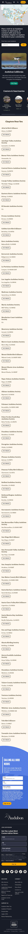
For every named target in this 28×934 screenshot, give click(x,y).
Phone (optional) (6, 786)
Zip (4, 781)
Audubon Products (6, 909)
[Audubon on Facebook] (7, 871)
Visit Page (14, 83)
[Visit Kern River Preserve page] (18, 104)
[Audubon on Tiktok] (20, 871)
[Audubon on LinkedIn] (16, 871)
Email (4, 777)
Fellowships (18, 884)
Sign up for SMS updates (19, 893)
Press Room (18, 887)
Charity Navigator (14, 923)
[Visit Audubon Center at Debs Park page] (6, 104)
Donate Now (4, 911)
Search (18, 2)
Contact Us (18, 890)
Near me (14, 2)
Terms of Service (16, 792)
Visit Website (6, 134)
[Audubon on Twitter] (11, 871)
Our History (4, 884)
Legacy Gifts (4, 914)
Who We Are (4, 882)
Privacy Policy (8, 792)
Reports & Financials (6, 895)
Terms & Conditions (11, 799)
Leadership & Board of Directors (6, 888)
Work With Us (18, 882)
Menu (3, 2)
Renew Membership (6, 916)
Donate (23, 2)
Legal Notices (7, 931)
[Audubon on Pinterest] (25, 871)
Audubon (8, 2)
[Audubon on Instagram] (3, 871)
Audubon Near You (6, 906)
